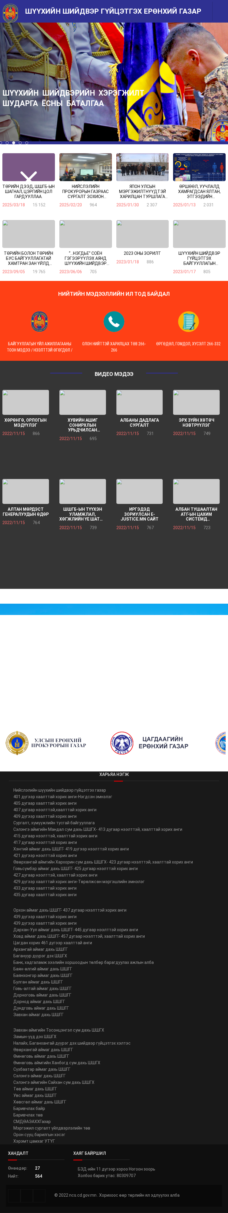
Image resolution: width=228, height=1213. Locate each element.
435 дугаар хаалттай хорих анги (45, 894)
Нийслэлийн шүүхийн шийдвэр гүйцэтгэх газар (59, 790)
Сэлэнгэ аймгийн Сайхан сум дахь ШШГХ (53, 1082)
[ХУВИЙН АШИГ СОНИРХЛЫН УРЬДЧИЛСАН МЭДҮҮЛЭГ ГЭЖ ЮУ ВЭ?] (82, 402)
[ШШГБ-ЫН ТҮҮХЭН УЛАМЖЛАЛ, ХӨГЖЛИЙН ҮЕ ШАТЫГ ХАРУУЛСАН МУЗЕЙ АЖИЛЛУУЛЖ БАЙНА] (82, 491)
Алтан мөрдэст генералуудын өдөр (26, 512)
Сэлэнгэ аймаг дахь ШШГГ (39, 1075)
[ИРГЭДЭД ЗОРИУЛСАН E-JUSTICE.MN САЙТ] (139, 491)
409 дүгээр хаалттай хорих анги (45, 816)
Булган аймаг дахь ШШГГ (38, 982)
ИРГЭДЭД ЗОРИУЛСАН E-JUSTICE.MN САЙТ (140, 514)
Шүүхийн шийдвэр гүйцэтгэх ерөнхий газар (113, 11)
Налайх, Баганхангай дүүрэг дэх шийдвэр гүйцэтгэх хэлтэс (72, 1043)
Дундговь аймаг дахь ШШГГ (41, 1008)
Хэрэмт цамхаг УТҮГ (34, 1141)
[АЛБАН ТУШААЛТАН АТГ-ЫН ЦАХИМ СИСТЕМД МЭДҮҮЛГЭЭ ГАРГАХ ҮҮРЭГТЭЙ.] (196, 491)
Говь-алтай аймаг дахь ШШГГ (42, 988)
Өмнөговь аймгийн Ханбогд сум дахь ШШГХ (56, 1062)
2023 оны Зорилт (142, 253)
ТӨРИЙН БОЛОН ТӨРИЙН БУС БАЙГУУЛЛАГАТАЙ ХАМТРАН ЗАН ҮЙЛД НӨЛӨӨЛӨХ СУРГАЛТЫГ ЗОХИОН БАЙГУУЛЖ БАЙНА (28, 258)
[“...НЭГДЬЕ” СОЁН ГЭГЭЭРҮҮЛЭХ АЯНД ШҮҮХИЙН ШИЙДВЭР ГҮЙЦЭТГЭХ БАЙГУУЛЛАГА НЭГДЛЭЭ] (85, 234)
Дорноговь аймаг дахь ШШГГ (42, 995)
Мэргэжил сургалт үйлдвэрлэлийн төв (51, 1128)
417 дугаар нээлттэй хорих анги (45, 842)
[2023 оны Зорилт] (142, 234)
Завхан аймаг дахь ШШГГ (38, 1014)
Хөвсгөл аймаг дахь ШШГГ (39, 1102)
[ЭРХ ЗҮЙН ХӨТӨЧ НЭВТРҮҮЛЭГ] (196, 402)
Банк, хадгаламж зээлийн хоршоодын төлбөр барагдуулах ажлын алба (83, 962)
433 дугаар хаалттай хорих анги (45, 888)
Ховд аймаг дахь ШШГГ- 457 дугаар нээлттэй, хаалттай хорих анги (79, 936)
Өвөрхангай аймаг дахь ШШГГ (43, 1049)
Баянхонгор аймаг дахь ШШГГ (42, 975)
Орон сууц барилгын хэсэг (39, 1134)
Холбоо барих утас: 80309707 (107, 1175)
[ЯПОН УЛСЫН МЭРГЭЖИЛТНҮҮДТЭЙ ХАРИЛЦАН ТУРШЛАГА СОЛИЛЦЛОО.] (142, 167)
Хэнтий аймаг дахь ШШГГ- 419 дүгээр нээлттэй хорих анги (71, 849)
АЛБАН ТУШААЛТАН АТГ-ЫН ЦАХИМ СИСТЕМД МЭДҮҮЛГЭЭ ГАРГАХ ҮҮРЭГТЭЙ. (196, 514)
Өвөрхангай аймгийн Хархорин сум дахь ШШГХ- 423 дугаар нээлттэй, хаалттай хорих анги (103, 862)
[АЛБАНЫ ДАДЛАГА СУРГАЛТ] (139, 402)
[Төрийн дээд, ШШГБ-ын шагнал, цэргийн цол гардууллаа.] (28, 167)
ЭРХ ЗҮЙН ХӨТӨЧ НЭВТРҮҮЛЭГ (196, 423)
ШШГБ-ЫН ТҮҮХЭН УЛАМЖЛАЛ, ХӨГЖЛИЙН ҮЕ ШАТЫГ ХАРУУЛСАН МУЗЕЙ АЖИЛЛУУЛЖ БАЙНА (82, 514)
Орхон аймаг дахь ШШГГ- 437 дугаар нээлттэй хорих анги (69, 910)
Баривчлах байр (29, 1108)
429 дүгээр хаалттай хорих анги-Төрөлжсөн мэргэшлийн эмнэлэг (79, 881)
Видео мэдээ (114, 374)
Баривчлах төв (28, 1115)
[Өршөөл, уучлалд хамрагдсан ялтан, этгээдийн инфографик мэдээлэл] (199, 167)
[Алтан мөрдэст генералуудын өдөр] (25, 491)
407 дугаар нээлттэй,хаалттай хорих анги (54, 809)
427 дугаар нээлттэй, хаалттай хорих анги (55, 875)
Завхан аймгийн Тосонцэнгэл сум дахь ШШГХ (58, 1030)
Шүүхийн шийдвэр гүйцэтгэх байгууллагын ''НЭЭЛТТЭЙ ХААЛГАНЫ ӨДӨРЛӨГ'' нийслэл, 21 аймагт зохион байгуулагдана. (199, 258)
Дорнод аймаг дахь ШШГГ (39, 1001)
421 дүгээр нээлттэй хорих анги (45, 855)
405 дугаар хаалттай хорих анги (45, 803)
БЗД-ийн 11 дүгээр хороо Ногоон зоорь (116, 1169)
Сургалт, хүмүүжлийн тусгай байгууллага (54, 822)
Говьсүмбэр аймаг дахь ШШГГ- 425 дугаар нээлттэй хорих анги (75, 868)
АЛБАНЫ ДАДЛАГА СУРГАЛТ (139, 423)
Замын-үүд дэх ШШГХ (34, 1036)
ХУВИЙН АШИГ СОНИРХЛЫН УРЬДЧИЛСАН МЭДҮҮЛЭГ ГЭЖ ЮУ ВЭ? (82, 425)
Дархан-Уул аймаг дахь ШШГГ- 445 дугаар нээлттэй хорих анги (75, 929)
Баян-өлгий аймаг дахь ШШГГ (42, 969)
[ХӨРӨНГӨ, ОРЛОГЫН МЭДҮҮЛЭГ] (25, 402)
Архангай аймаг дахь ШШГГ (40, 949)
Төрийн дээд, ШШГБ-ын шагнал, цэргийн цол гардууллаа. (28, 191)
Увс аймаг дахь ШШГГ (35, 1095)
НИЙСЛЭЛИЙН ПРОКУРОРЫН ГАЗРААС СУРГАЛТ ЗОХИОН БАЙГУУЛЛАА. (85, 191)
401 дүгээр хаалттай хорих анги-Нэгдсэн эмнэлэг (62, 796)
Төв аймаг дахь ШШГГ (35, 1089)
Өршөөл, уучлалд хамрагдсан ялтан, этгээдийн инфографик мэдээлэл (199, 191)
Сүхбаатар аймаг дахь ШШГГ (41, 1069)
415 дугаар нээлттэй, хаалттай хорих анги (55, 836)
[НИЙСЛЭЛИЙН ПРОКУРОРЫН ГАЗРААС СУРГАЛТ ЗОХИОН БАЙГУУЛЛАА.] (85, 167)
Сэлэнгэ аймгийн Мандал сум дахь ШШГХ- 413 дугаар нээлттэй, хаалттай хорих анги (97, 829)
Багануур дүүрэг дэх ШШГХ (40, 955)
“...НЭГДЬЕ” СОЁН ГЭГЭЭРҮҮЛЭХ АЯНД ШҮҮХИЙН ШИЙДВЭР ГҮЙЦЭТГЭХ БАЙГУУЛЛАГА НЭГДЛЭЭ (85, 258)
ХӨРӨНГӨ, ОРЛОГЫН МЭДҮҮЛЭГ (25, 423)
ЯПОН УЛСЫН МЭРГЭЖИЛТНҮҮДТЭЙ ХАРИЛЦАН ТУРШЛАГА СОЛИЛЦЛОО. (142, 191)
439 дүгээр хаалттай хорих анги (45, 916)
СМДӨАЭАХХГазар (32, 1121)
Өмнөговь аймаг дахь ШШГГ (41, 1056)
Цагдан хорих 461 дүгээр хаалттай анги (52, 942)
